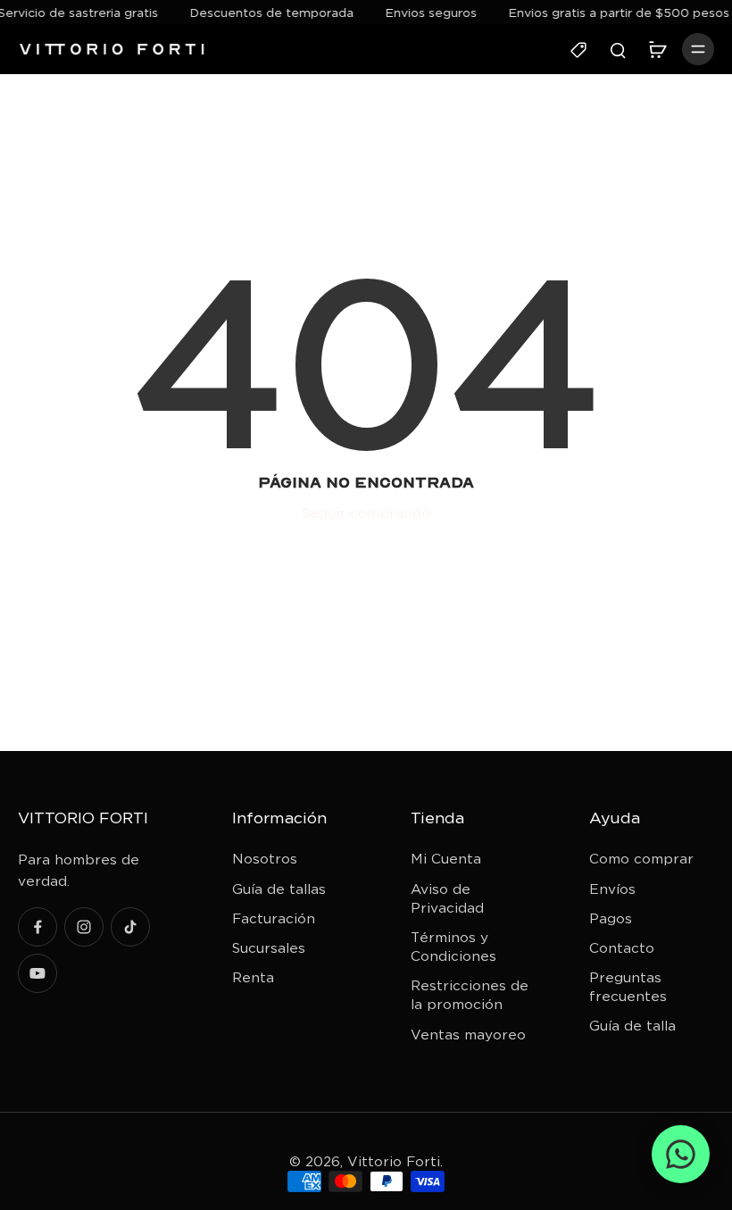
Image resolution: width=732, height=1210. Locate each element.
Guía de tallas (279, 889)
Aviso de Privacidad (447, 898)
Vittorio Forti (393, 1161)
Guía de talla (632, 1025)
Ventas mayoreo (468, 1034)
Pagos (610, 918)
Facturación (273, 918)
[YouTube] (37, 973)
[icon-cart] (657, 49)
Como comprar (641, 858)
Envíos (612, 889)
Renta (253, 977)
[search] (617, 49)
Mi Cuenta (446, 858)
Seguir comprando (366, 513)
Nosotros (264, 858)
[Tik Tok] (130, 927)
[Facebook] (37, 927)
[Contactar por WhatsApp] (681, 1154)
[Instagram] (84, 927)
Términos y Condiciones (453, 947)
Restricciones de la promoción (469, 995)
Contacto (621, 947)
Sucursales (268, 947)
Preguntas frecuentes (628, 987)
